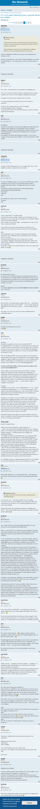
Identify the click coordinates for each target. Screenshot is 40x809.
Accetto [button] (29, 803)
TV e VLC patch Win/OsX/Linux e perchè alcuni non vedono (20, 16)
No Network (20, 2)
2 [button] (20, 23)
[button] (16, 23)
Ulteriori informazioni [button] (10, 806)
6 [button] (28, 23)
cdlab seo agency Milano (15, 12)
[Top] (39, 77)
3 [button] (22, 23)
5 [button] (26, 23)
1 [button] (18, 23)
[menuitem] (37, 7)
